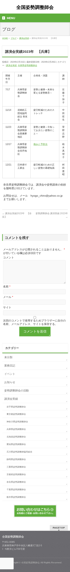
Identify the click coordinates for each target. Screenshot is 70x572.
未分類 (8, 357)
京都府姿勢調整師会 (16, 474)
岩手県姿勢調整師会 (16, 407)
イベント (9, 373)
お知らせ (9, 382)
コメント (8, 257)
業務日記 (9, 365)
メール (8, 296)
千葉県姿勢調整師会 (16, 489)
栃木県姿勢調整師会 (16, 497)
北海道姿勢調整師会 (16, 437)
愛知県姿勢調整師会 (16, 444)
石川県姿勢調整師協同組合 (19, 452)
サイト (7, 307)
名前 (6, 286)
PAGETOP (59, 527)
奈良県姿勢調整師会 (16, 482)
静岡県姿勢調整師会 (16, 459)
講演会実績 (11, 65)
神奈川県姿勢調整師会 (17, 421)
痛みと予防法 (40, 144)
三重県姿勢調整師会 (16, 467)
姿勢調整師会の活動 (16, 390)
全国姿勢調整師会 (35, 7)
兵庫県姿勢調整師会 (27, 65)
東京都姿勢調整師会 (16, 414)
